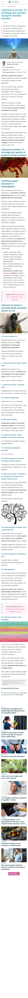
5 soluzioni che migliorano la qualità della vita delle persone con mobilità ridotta (12, 711)
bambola (14, 401)
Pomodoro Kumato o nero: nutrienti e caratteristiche (11, 844)
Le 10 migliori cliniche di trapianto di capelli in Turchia (14, 799)
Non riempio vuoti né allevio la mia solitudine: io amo (14, 609)
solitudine (6, 273)
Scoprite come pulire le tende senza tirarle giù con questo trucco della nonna (12, 735)
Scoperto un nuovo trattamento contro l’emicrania (15, 297)
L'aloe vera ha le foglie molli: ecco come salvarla (12, 777)
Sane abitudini (11, 6)
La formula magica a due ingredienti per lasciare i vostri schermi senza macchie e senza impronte (13, 822)
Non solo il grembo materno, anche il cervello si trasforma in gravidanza (13, 867)
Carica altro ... (14, 873)
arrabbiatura (6, 644)
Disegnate (4, 454)
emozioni (17, 195)
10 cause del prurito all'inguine (12, 756)
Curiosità (4, 731)
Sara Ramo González (12, 64)
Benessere (4, 6)
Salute (3, 707)
